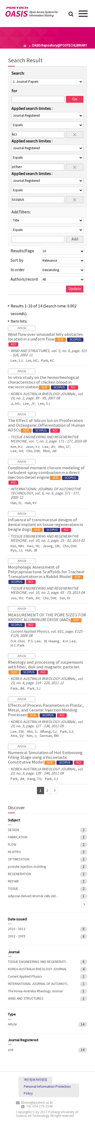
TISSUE (13, 889)
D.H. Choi (18, 641)
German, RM (49, 736)
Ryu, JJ (16, 551)
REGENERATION (19, 874)
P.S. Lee (34, 641)
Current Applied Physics (25, 976)
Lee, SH (17, 451)
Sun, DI (64, 598)
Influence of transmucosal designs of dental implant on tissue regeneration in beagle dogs (45, 525)
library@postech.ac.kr (37, 1103)
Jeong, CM (51, 546)
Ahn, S (32, 732)
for (14, 91)
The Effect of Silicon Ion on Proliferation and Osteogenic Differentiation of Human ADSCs (46, 425)
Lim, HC (32, 361)
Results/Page (22, 251)
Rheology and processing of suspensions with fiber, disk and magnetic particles (45, 667)
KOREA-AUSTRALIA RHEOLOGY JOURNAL (37, 969)
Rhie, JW (49, 451)
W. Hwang (51, 641)
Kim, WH (17, 546)
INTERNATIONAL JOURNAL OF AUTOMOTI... (38, 984)
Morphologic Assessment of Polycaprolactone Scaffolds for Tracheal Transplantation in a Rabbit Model (46, 574)
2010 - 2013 (16, 929)
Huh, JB (31, 551)
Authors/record (24, 279)
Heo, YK (33, 546)
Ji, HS (15, 404)
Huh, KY (31, 503)
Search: (18, 73)
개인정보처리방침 (35, 1080)
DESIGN (13, 830)
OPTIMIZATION (18, 859)
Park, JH (32, 598)
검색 (71, 14)
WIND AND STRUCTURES (25, 998)
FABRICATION (17, 837)
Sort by (17, 261)
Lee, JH (48, 447)
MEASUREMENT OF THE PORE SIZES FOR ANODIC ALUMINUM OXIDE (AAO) (47, 620)
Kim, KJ (16, 447)
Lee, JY (29, 404)
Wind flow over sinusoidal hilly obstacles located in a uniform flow (45, 339)
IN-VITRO (14, 852)
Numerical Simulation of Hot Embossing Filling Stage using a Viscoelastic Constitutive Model (45, 758)
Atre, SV (17, 736)
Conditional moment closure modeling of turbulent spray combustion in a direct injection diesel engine (46, 475)
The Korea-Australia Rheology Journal (35, 991)
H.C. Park (18, 646)
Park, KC (47, 361)
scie (10, 1050)
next (54, 790)
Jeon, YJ (32, 447)
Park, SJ (33, 689)
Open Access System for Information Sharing (31, 13)
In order (18, 270)
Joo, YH (17, 598)
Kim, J (31, 736)
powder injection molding (27, 867)
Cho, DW (33, 451)
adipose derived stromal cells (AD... (33, 896)
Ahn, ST (64, 447)
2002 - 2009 (16, 936)
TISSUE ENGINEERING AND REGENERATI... (38, 962)
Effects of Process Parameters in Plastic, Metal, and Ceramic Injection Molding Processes (46, 710)
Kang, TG (34, 779)
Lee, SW (17, 732)
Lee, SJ (16, 361)
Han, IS (16, 503)
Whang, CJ (48, 732)
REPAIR (13, 881)
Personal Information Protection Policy (47, 1090)
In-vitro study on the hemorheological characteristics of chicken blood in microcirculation (43, 382)
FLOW (12, 845)
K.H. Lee (69, 641)
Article (12, 1024)
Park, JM (17, 689)
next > (84, 904)
